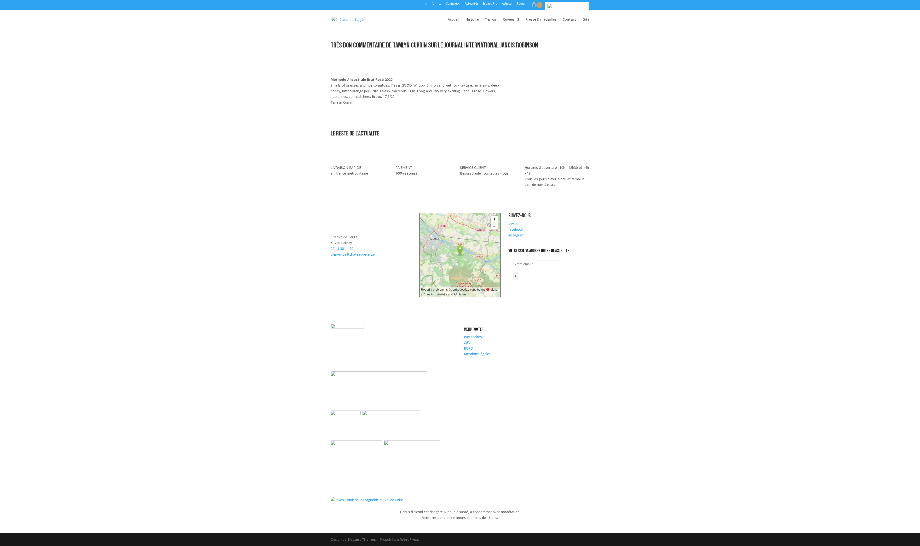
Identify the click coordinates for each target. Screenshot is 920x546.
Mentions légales (477, 354)
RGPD (468, 348)
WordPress (409, 539)
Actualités (471, 4)
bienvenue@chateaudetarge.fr (354, 254)
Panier (521, 4)
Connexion (453, 4)
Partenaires (473, 337)
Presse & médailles (540, 20)
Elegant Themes (361, 539)
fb (432, 4)
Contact (569, 20)
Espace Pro (490, 4)
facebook (515, 229)
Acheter (507, 4)
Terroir (491, 20)
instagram (516, 235)
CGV (467, 342)
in (426, 4)
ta (440, 4)
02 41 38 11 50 (342, 248)
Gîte (585, 20)
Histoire (472, 20)
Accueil (453, 20)
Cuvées (508, 20)
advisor (514, 223)
